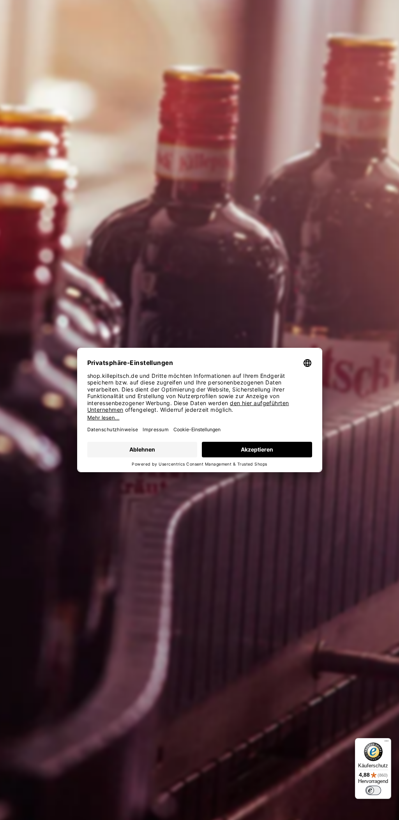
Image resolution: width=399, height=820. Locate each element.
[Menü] (386, 742)
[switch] (373, 790)
